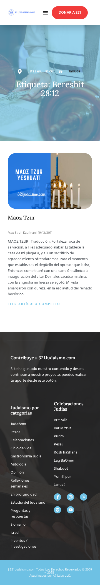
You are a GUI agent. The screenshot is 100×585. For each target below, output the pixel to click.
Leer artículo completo (34, 304)
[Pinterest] (57, 509)
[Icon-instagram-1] (70, 497)
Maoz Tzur (21, 217)
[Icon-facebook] (57, 497)
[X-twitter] (83, 497)
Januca (74, 71)
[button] (45, 12)
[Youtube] (70, 509)
